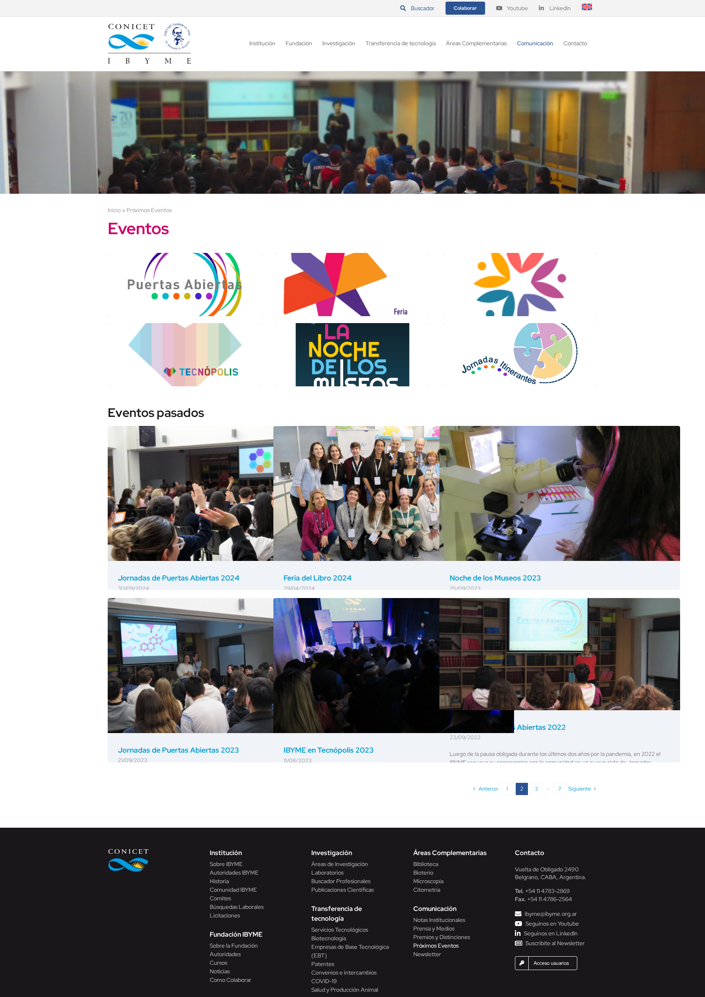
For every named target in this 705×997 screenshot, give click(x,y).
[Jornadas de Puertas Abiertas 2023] (228, 665)
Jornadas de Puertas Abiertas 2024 (178, 578)
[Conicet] (128, 851)
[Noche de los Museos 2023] (559, 493)
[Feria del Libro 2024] (393, 493)
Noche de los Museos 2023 (495, 578)
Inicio (114, 210)
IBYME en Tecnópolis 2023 (329, 750)
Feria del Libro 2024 (318, 578)
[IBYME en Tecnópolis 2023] (393, 665)
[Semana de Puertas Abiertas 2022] (559, 654)
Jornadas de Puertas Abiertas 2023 (178, 750)
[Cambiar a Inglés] (586, 8)
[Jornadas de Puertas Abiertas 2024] (228, 493)
